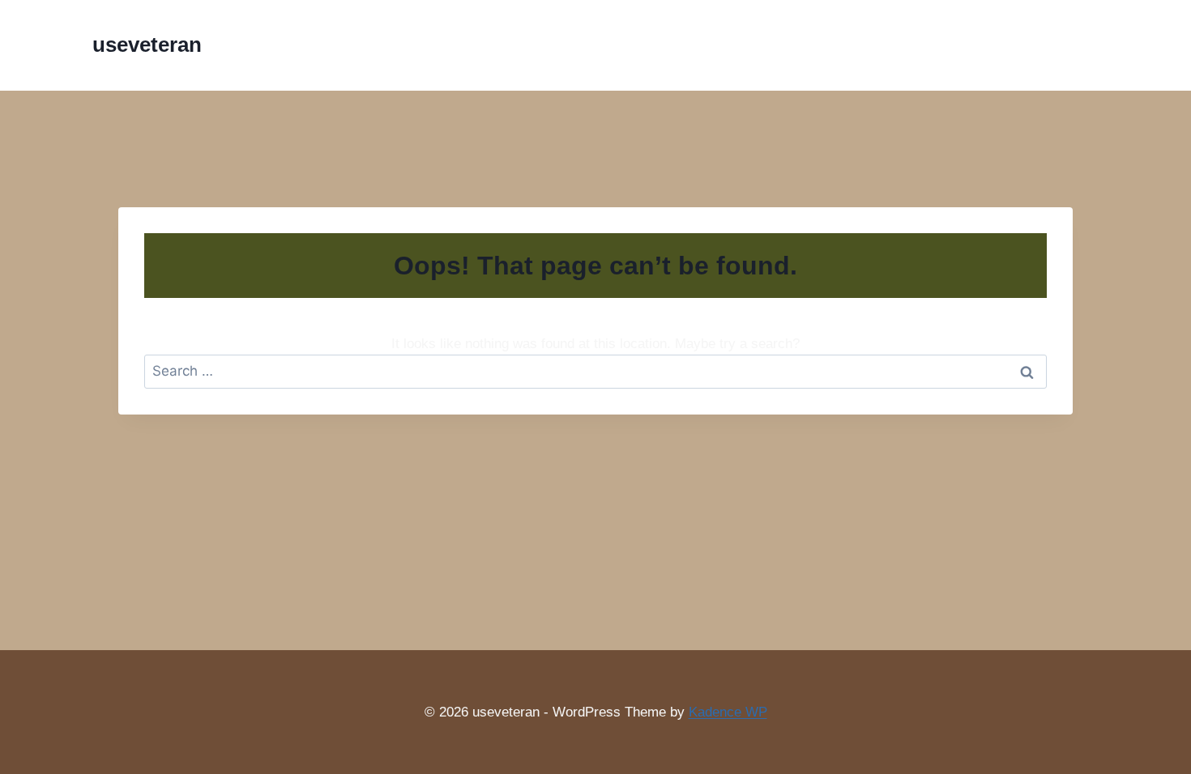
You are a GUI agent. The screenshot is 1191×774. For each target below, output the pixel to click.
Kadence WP (728, 712)
